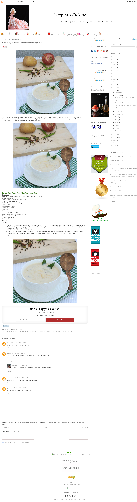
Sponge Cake (113, 201)
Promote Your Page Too (96, 63)
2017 (115, 79)
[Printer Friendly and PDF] (5, 327)
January (117, 131)
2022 (115, 65)
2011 (115, 137)
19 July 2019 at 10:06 (20, 388)
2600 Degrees (85, 499)
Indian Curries (29, 331)
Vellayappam (67, 233)
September (118, 114)
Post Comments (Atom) (16, 431)
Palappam (60, 233)
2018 (115, 76)
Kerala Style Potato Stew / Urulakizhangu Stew (22, 43)
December (118, 92)
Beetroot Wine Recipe (116, 187)
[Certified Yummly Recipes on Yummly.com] (71, 454)
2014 (115, 87)
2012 (115, 134)
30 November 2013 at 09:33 (18, 343)
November (118, 95)
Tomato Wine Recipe (98, 90)
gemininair (10, 388)
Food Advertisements (124, 38)
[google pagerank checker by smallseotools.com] (71, 452)
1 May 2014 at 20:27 (19, 353)
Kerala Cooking (40, 331)
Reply (8, 347)
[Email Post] (20, 329)
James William (77, 499)
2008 (115, 146)
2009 (115, 143)
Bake (8, 331)
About (71, 482)
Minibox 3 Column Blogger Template (63, 499)
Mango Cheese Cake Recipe (117, 160)
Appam (45, 117)
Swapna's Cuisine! (95, 60)
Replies (11, 362)
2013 (115, 90)
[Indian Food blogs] (102, 199)
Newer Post (5, 427)
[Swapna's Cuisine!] (92, 62)
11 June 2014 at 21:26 (26, 365)
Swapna (14, 365)
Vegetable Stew (18, 119)
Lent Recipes (50, 331)
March (117, 125)
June (116, 117)
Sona (8, 343)
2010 (115, 140)
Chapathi (54, 117)
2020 (115, 70)
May (116, 120)
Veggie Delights (66, 331)
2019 (115, 73)
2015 (115, 84)
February (118, 128)
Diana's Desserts (95, 273)
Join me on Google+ (71, 484)
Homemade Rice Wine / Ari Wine (119, 191)
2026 (115, 56)
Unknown (10, 353)
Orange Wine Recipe (115, 164)
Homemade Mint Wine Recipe (123, 103)
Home (45, 427)
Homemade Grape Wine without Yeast (120, 156)
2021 (115, 68)
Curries (21, 331)
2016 (115, 82)
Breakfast (14, 331)
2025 (115, 59)
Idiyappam (65, 117)
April (117, 122)
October (117, 111)
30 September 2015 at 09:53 (21, 378)
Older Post (85, 427)
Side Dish (58, 331)
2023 (115, 62)
